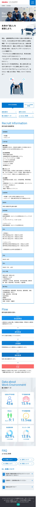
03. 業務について (8, 463)
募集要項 (5, 112)
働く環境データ (6, 116)
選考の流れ (22, 112)
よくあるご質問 (23, 116)
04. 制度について (24, 463)
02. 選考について (24, 459)
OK (18, 504)
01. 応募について (8, 459)
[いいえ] (33, 501)
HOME (3, 5)
